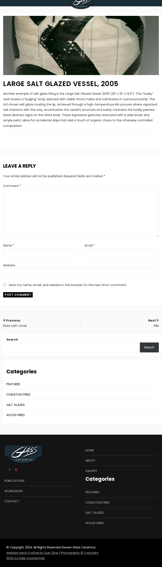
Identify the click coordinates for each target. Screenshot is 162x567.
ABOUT (90, 460)
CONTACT (11, 501)
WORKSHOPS (13, 491)
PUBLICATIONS (14, 481)
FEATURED (13, 384)
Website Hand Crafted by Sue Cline (32, 553)
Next (153, 323)
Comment (12, 186)
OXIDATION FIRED (18, 394)
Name (8, 245)
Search (12, 339)
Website (9, 265)
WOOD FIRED (15, 415)
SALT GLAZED (15, 405)
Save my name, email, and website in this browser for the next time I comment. (68, 285)
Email (90, 245)
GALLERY (91, 471)
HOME (89, 450)
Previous (15, 323)
